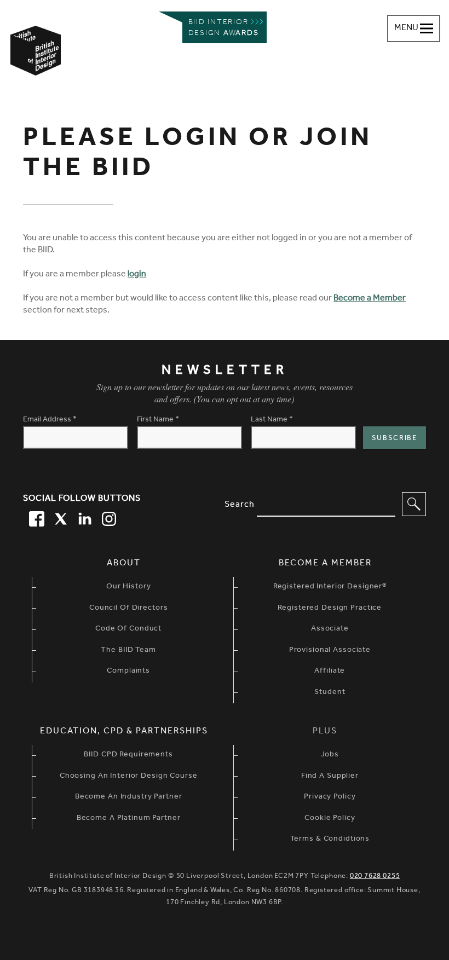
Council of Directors (128, 608)
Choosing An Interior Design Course (129, 776)
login (137, 274)
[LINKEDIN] (83, 517)
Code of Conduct (128, 629)
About (124, 563)
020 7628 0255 (375, 876)
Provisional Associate (330, 651)
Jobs (330, 755)
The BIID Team (128, 651)
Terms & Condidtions (330, 839)
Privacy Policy (329, 797)
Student (329, 693)
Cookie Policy (329, 819)
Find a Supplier (330, 776)
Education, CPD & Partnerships (124, 731)
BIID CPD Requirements (128, 755)
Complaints (128, 671)
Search (240, 505)
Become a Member (369, 298)
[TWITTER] (59, 517)
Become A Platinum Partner (129, 819)
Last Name (272, 420)
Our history (128, 587)
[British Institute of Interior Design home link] (35, 65)
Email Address (50, 420)
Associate (330, 629)
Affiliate (329, 671)
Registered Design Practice (330, 608)
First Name (158, 420)
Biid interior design (223, 28)
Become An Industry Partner (128, 797)
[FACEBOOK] (35, 517)
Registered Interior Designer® (330, 587)
